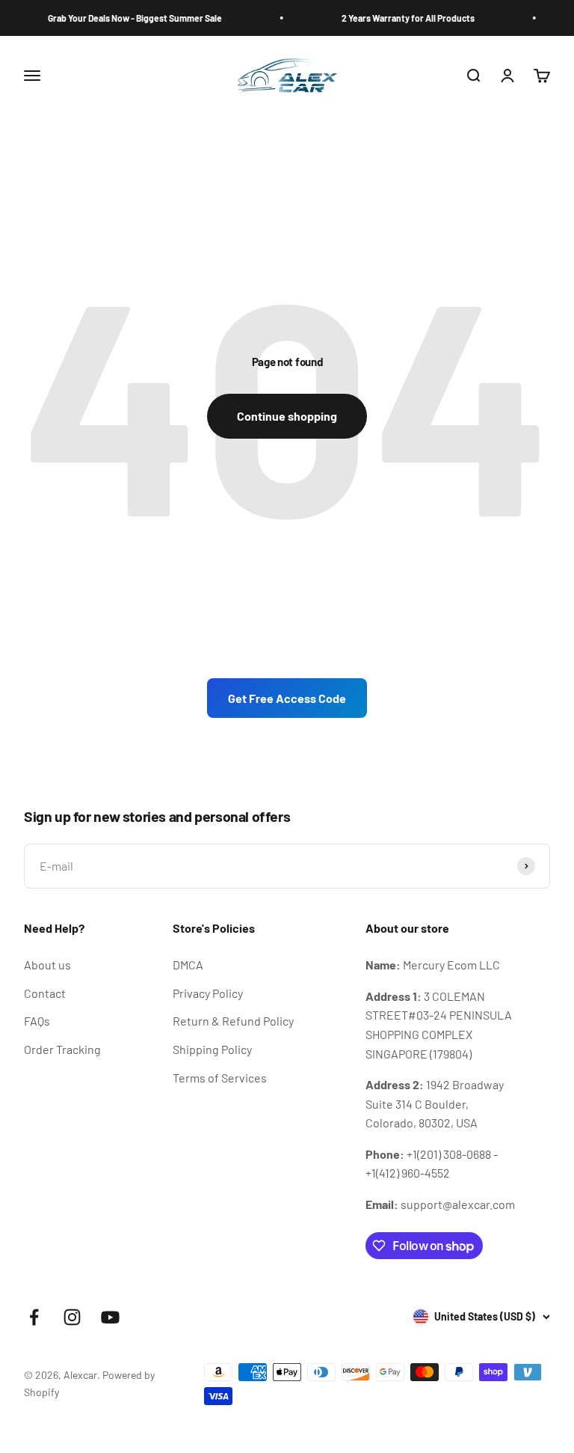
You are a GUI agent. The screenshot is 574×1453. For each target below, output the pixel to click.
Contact (45, 993)
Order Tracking (62, 1049)
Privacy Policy (208, 993)
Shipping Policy (212, 1049)
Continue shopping (287, 416)
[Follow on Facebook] (34, 1317)
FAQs (37, 1021)
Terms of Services (220, 1077)
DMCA (188, 964)
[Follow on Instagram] (72, 1317)
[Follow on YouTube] (110, 1317)
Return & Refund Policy (233, 1021)
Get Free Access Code (287, 698)
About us (47, 964)
